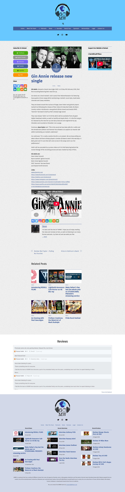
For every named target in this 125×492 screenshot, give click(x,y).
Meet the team (31, 28)
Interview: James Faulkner (68, 445)
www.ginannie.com (37, 172)
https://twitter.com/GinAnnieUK (41, 177)
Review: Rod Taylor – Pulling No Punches (44, 252)
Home (22, 28)
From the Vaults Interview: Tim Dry (68, 459)
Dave (53, 86)
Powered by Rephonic (107, 392)
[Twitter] (36, 220)
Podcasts (43, 28)
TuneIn (21, 66)
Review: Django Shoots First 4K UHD (101, 433)
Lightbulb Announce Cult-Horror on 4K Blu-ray (56, 289)
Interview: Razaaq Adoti (67, 439)
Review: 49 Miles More (100, 441)
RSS (21, 75)
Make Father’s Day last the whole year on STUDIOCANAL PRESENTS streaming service (73, 291)
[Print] (54, 220)
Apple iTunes (21, 57)
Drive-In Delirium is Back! (70, 251)
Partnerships (85, 28)
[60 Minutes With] (62, 19)
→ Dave (44, 237)
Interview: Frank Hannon (67, 452)
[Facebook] (33, 220)
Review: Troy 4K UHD (100, 456)
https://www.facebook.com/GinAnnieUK (43, 174)
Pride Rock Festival (72, 318)
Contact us (101, 28)
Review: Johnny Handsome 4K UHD (102, 448)
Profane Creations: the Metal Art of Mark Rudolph (55, 320)
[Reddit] (43, 220)
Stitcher (21, 62)
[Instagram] (40, 220)
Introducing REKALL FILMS (34, 432)
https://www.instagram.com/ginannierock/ (44, 179)
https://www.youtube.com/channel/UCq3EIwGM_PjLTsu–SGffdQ (50, 182)
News (50, 28)
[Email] (57, 220)
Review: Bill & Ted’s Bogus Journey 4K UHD (102, 463)
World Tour (67, 28)
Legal (93, 28)
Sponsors (76, 28)
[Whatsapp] (50, 220)
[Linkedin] (47, 220)
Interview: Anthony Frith (67, 432)
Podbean (21, 53)
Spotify (21, 70)
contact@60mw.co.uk (71, 484)
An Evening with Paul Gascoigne (37, 319)
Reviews (59, 28)
